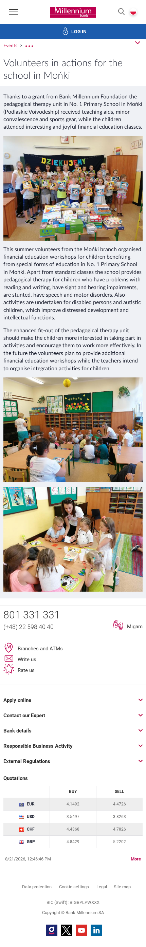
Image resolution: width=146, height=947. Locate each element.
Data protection (73, 653)
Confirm (73, 884)
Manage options (73, 927)
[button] (121, 12)
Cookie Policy (85, 623)
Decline (73, 906)
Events (11, 45)
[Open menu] (13, 12)
